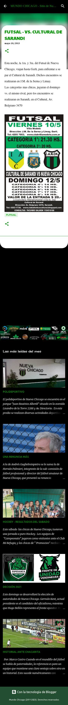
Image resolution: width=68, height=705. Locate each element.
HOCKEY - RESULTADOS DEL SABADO (26, 521)
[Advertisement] (34, 288)
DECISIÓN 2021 (12, 586)
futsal (11, 214)
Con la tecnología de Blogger (36, 692)
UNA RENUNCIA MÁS (16, 456)
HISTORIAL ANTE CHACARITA (21, 651)
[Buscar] (62, 6)
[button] (7, 51)
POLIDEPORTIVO (13, 391)
